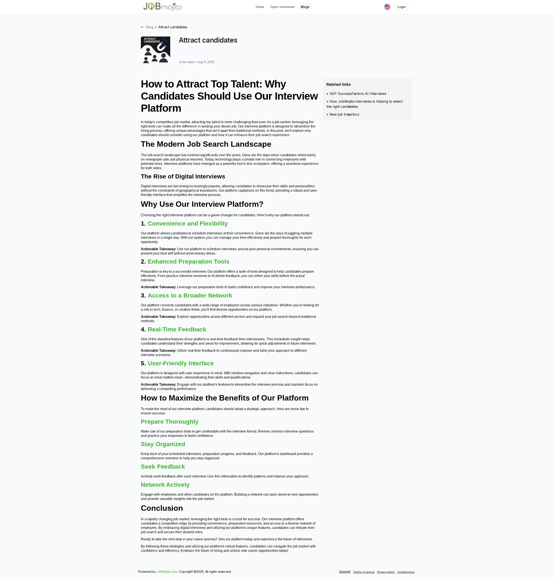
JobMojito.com (167, 571)
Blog (149, 27)
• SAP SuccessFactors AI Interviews (356, 93)
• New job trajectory (342, 114)
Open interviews (282, 7)
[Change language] (387, 7)
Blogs (305, 7)
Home (260, 7)
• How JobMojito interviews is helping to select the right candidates (364, 104)
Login (401, 7)
